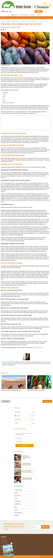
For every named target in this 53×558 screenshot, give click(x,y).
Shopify (37, 233)
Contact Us (39, 15)
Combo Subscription (24, 15)
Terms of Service (5, 542)
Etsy (31, 227)
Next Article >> (47, 401)
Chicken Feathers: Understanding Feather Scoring (26, 457)
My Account (15, 15)
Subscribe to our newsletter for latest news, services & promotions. (23, 434)
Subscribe (38, 11)
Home (3, 21)
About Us (3, 538)
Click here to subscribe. (38, 347)
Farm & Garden (7, 21)
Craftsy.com (3, 240)
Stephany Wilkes (6, 27)
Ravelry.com (16, 198)
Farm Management (15, 21)
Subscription (45, 527)
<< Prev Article (5, 401)
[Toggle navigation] (3, 17)
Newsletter (32, 15)
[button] (50, 382)
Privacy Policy (4, 540)
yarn (4, 97)
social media (43, 219)
